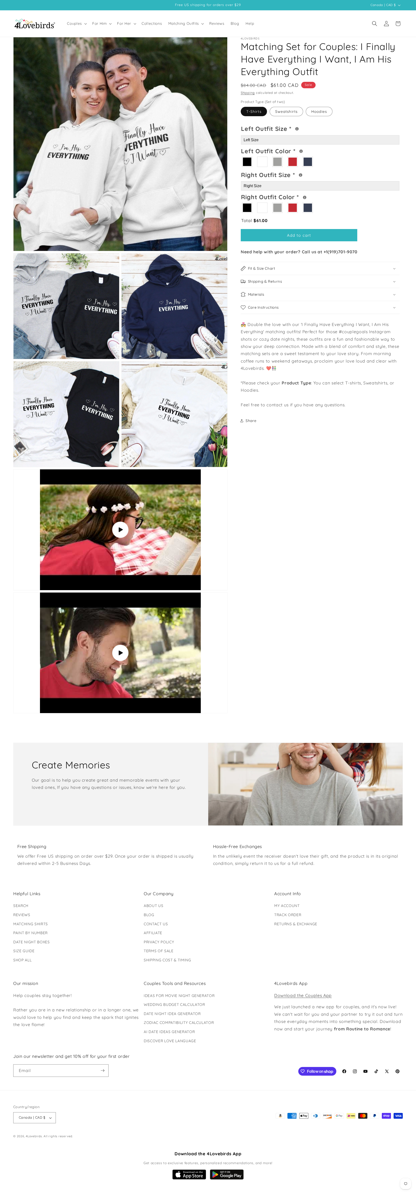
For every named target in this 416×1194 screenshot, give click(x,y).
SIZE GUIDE (24, 951)
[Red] (292, 162)
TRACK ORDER (287, 915)
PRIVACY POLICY (159, 942)
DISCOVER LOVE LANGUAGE (170, 1041)
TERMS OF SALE (159, 951)
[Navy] (308, 162)
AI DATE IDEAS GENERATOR (169, 1031)
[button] (76, 23)
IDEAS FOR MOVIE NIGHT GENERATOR (179, 995)
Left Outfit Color (287, 150)
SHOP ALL (22, 960)
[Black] (247, 162)
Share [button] (251, 420)
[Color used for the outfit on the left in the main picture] (301, 151)
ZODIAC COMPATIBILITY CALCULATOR (179, 1022)
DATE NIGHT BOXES (31, 942)
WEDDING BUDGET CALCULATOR (174, 1004)
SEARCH (20, 905)
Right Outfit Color (288, 196)
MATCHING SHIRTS (30, 924)
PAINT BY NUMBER (30, 933)
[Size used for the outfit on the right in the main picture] (300, 175)
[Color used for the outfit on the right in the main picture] (304, 197)
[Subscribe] (102, 1070)
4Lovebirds (34, 1136)
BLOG (149, 915)
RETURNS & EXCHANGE (295, 924)
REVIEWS (21, 915)
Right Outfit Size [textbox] (286, 174)
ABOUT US (153, 905)
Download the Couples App (303, 995)
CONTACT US (156, 924)
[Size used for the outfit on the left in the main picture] (297, 129)
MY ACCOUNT (287, 905)
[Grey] (277, 162)
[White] (262, 162)
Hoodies (319, 111)
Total (254, 220)
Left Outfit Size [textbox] (285, 128)
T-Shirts (253, 111)
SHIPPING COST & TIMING (167, 960)
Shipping (248, 93)
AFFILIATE (153, 933)
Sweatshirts (286, 111)
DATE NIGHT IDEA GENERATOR (172, 1013)
